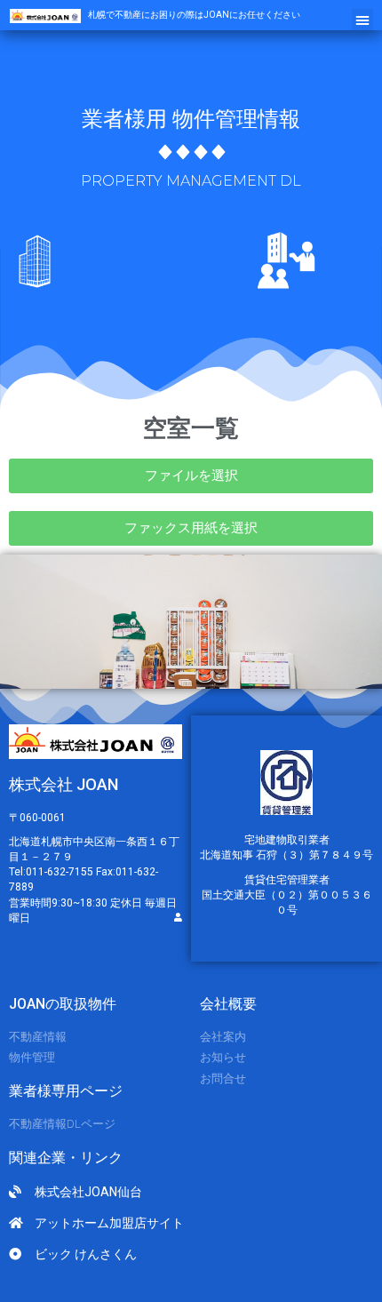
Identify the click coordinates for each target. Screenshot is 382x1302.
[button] (362, 19)
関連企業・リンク (66, 1157)
